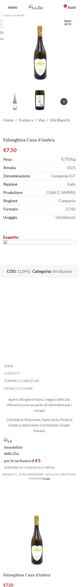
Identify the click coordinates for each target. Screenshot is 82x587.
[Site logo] (39, 7)
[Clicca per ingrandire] (11, 80)
